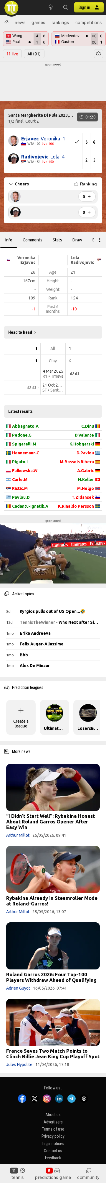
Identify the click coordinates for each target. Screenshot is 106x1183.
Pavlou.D (21, 497)
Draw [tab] (77, 240)
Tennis (17, 1177)
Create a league (21, 723)
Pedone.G (22, 435)
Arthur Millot (17, 835)
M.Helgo (85, 488)
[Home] (6, 22)
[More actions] (100, 240)
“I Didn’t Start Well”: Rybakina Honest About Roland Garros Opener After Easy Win (50, 821)
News (20, 22)
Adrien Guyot (18, 988)
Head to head (20, 332)
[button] (65, 7)
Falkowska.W (24, 470)
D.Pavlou (85, 453)
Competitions (88, 22)
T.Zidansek (83, 497)
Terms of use (53, 1129)
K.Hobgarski (81, 444)
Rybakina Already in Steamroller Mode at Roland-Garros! (51, 900)
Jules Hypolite (19, 1064)
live (12, 53)
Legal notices (53, 1143)
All (34, 53)
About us (53, 1114)
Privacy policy (53, 1136)
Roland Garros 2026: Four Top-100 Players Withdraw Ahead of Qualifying (51, 977)
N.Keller (86, 479)
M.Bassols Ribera (77, 461)
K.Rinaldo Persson (76, 506)
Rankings (60, 22)
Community (88, 1177)
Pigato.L (20, 461)
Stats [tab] (57, 240)
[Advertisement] (53, 81)
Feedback (53, 1158)
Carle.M (19, 479)
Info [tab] (8, 240)
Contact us (53, 1150)
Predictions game (53, 1177)
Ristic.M (20, 488)
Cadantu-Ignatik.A (30, 506)
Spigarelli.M (24, 444)
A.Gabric (85, 470)
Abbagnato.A (25, 426)
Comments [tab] (32, 240)
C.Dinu (87, 426)
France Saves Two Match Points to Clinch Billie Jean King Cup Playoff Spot (53, 1053)
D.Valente (84, 435)
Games (38, 22)
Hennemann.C (25, 453)
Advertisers (53, 1122)
